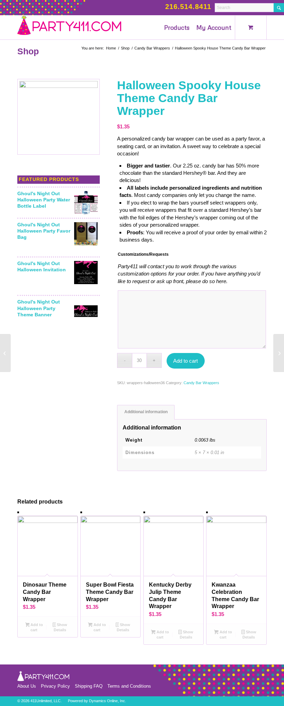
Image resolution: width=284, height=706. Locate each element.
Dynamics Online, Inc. (107, 701)
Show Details (60, 627)
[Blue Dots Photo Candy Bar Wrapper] (278, 353)
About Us (26, 686)
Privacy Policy (55, 686)
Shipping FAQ (89, 686)
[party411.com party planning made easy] (69, 27)
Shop (28, 51)
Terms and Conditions (129, 686)
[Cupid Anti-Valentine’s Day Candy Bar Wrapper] (5, 353)
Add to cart (185, 361)
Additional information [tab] (146, 411)
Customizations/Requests (143, 254)
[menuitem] (177, 27)
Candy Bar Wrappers (201, 383)
